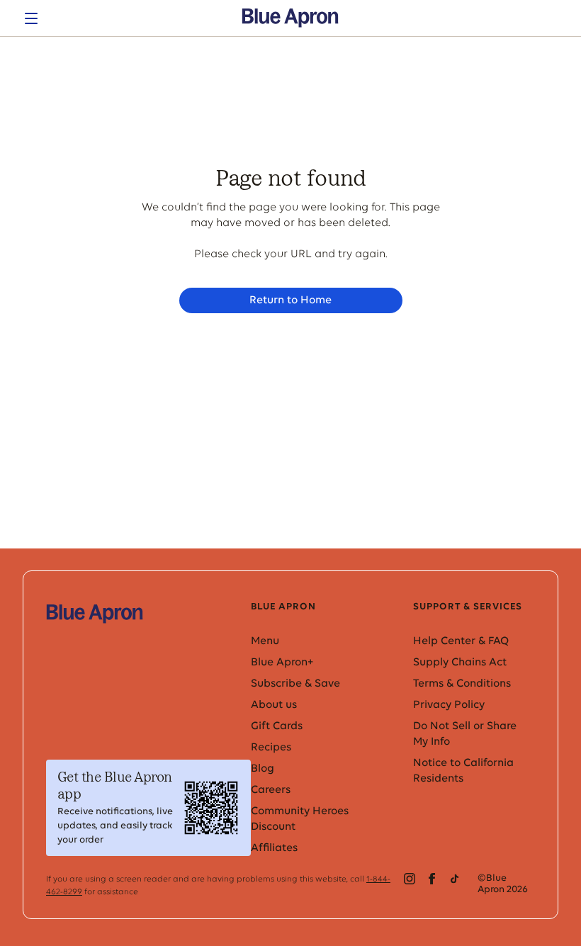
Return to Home (290, 300)
